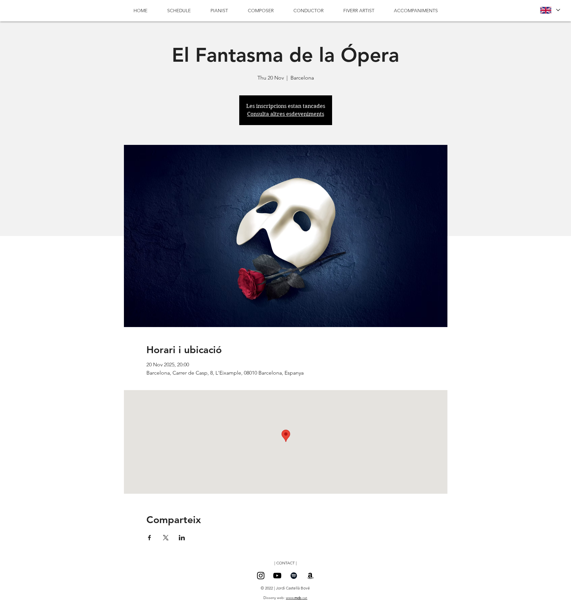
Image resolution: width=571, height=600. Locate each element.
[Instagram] (261, 576)
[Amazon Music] (310, 576)
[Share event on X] (166, 537)
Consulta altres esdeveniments (285, 114)
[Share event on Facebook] (149, 537)
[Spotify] (294, 576)
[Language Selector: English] (549, 10)
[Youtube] (277, 576)
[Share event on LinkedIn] (182, 537)
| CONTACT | (285, 562)
